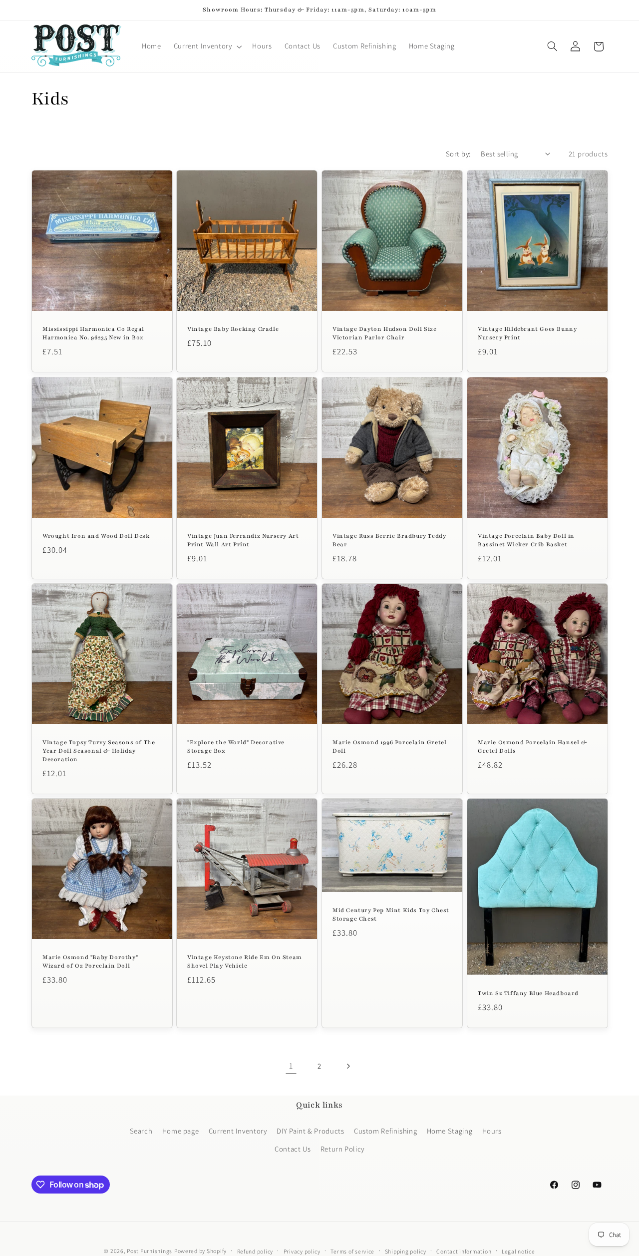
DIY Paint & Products (310, 1131)
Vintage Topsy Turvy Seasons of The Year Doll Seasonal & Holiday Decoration (98, 750)
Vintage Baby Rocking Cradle (233, 329)
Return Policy (342, 1149)
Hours (492, 1131)
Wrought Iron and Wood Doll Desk (96, 536)
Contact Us (293, 1149)
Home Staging (450, 1131)
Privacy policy (302, 1251)
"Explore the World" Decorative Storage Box (236, 746)
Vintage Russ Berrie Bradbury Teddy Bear (389, 540)
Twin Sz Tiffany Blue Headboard (528, 993)
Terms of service (352, 1251)
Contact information (463, 1251)
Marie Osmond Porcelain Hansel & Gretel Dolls (533, 746)
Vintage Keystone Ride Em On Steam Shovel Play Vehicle (244, 961)
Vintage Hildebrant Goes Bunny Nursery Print (527, 333)
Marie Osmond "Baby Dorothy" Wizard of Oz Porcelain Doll (90, 961)
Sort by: (458, 153)
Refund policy (255, 1251)
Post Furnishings (149, 1251)
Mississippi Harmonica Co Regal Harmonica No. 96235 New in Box (93, 333)
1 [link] (291, 1065)
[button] (206, 46)
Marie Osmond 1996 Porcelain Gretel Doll (389, 746)
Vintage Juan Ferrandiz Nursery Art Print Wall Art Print (243, 540)
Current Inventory (238, 1131)
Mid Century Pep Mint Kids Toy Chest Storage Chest (390, 915)
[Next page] (347, 1066)
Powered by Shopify (200, 1251)
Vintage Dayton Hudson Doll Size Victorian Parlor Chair (384, 333)
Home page (180, 1131)
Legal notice (518, 1251)
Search (141, 1131)
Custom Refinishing (385, 1131)
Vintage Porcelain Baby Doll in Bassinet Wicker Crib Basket (526, 540)
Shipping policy (405, 1251)
